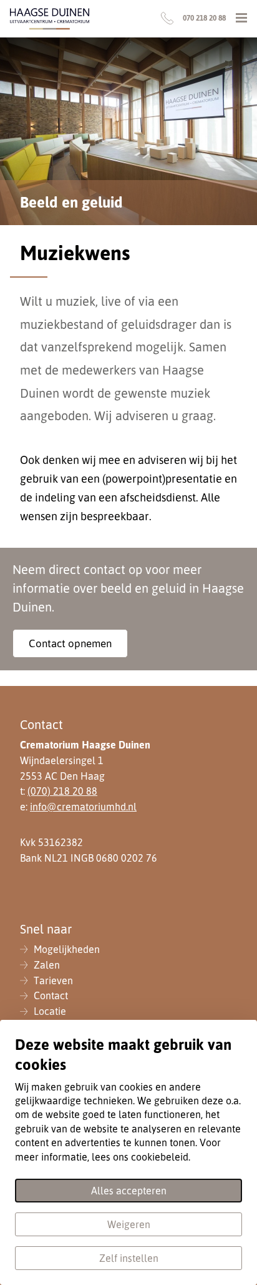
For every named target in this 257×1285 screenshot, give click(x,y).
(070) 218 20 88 (62, 791)
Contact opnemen (70, 643)
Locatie (50, 1011)
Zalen (47, 965)
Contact (51, 995)
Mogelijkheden (67, 949)
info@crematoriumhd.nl (83, 806)
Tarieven (53, 980)
